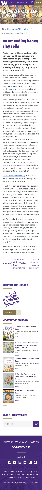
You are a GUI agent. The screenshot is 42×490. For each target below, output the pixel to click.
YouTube (26, 462)
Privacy (10, 477)
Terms (19, 477)
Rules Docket (33, 474)
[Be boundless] (21, 447)
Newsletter (30, 477)
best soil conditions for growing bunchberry (30, 263)
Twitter (15, 462)
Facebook (10, 462)
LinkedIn (31, 462)
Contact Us (23, 471)
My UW (20, 474)
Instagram (20, 462)
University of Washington (5, 2)
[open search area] (32, 2)
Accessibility (9, 471)
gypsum (12, 89)
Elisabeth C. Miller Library (3, 28)
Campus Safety (7, 474)
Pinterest (36, 462)
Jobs (33, 471)
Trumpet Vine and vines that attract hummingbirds (12, 263)
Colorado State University (14, 175)
